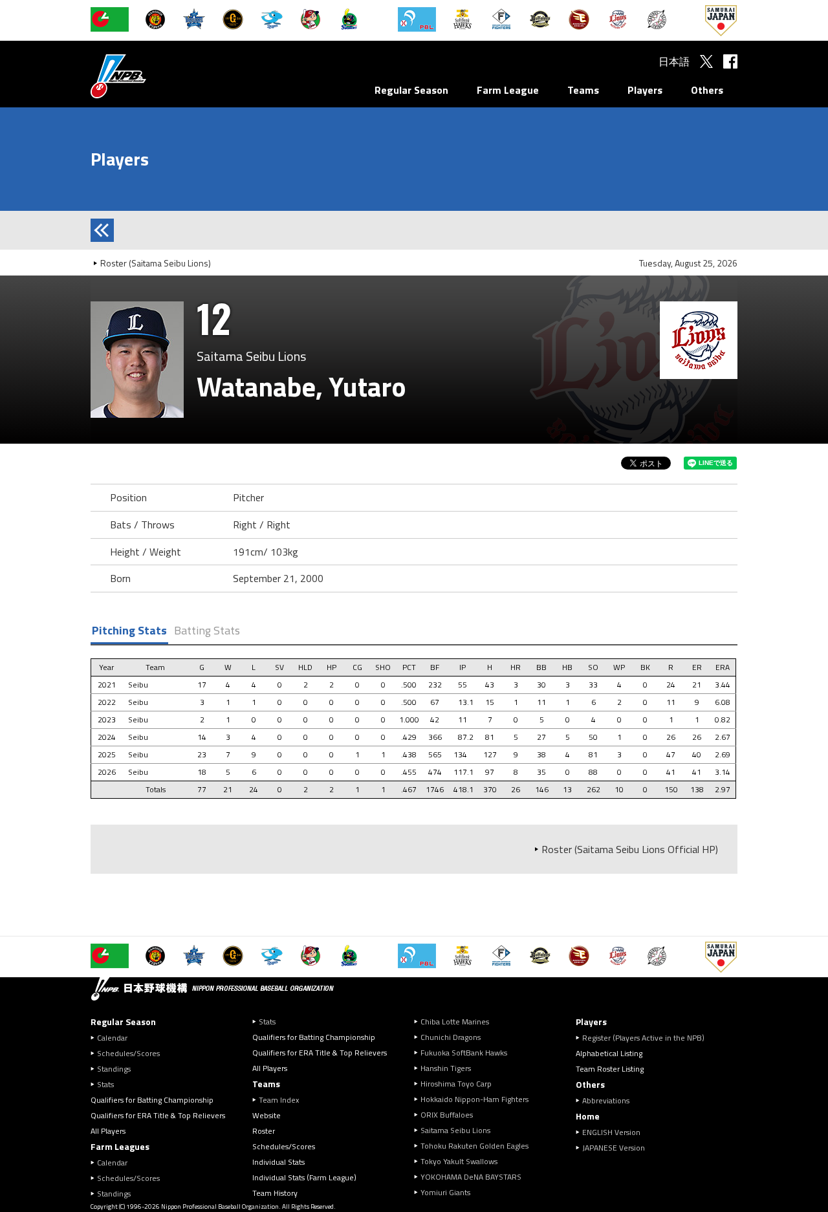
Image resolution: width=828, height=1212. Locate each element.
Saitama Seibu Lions (455, 1130)
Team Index (279, 1100)
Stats (105, 1084)
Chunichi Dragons (450, 1037)
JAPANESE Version (613, 1148)
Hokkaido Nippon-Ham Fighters (474, 1099)
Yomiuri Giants (445, 1192)
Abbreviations (605, 1100)
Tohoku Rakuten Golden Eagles (474, 1146)
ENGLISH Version (611, 1132)
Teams (583, 90)
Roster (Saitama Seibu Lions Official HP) (629, 849)
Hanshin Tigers (445, 1068)
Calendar (112, 1038)
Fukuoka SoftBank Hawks (463, 1052)
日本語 (674, 61)
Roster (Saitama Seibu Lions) (155, 263)
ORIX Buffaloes (446, 1115)
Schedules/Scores (128, 1053)
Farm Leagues (120, 1146)
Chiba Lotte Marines (454, 1021)
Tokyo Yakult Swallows (458, 1161)
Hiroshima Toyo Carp (456, 1083)
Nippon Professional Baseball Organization (151, 76)
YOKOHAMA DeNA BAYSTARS (470, 1177)
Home (588, 1116)
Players (644, 90)
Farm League (508, 90)
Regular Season (411, 90)
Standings (114, 1069)
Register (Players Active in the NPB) (647, 1038)
